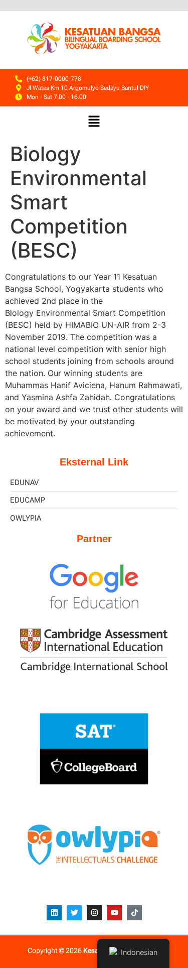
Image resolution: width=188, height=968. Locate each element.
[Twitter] (74, 912)
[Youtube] (114, 912)
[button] (94, 122)
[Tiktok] (134, 912)
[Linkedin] (54, 912)
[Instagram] (94, 912)
